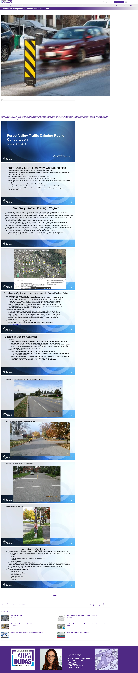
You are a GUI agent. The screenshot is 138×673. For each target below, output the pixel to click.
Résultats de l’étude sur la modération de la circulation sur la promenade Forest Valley (87, 624)
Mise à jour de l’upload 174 (18, 615)
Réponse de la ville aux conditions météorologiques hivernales (27, 632)
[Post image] (5, 618)
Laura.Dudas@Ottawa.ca (40, 119)
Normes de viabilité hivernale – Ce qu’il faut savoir (23, 624)
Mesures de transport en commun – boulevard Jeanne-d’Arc (82, 615)
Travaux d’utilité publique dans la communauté (78, 632)
